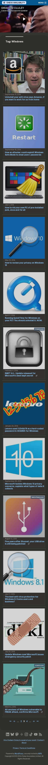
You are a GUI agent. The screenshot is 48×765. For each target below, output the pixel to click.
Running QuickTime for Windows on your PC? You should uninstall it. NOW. (23, 319)
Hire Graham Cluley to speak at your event (20, 740)
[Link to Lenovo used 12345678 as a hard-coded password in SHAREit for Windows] (24, 403)
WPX (40, 753)
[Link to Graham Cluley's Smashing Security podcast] (21, 734)
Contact (40, 740)
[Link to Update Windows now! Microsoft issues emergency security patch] (24, 629)
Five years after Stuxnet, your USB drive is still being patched (24, 542)
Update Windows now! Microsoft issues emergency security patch (24, 655)
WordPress (19, 753)
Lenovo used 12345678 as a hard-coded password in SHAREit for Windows (24, 429)
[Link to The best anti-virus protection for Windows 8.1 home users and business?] (24, 571)
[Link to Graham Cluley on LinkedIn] (7, 734)
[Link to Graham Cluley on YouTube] (35, 734)
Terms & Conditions (27, 748)
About (24, 743)
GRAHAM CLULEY (12, 8)
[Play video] (24, 18)
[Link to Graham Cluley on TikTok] (31, 734)
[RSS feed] (40, 734)
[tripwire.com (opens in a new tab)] (24, 348)
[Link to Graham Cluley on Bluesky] (12, 734)
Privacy (16, 748)
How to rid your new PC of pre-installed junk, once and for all (24, 208)
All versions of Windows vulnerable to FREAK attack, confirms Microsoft (23, 710)
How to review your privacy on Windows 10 (24, 263)
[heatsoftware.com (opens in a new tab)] (24, 516)
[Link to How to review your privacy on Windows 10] (24, 237)
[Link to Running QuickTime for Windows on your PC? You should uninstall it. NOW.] (24, 293)
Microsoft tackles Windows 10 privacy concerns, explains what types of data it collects (24, 486)
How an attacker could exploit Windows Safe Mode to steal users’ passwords (24, 153)
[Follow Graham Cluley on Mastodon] (17, 734)
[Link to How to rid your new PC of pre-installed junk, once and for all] (24, 182)
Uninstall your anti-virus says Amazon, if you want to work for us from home (24, 98)
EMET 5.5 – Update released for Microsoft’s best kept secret (20, 374)
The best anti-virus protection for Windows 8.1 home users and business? (21, 599)
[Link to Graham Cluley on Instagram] (26, 734)
